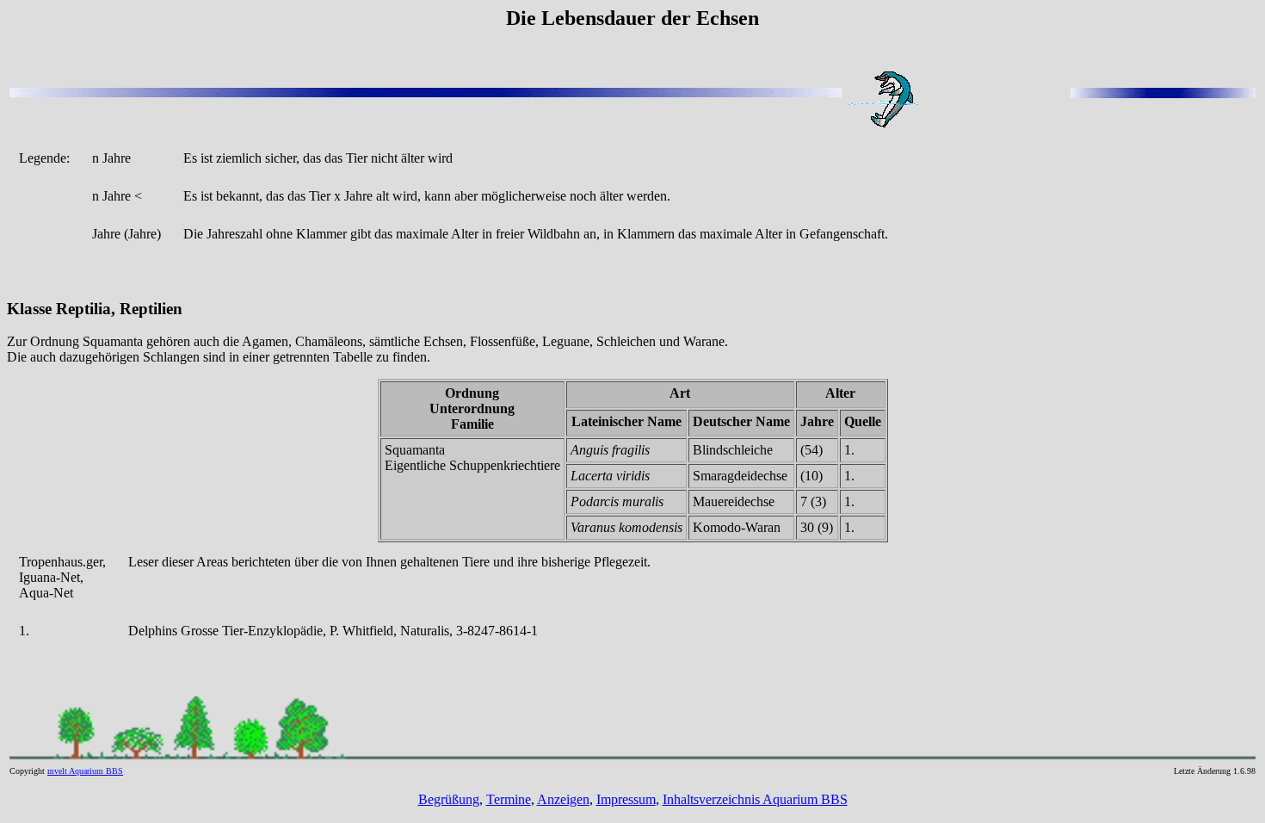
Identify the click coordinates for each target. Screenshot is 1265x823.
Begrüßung (448, 799)
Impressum (626, 799)
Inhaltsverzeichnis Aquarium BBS (755, 799)
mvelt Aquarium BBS (85, 771)
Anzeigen (563, 799)
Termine (508, 799)
